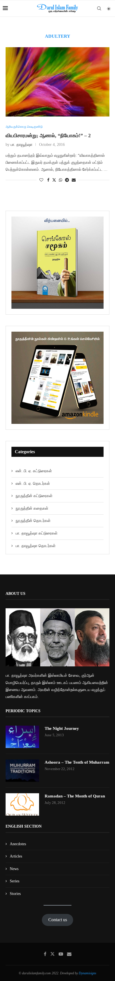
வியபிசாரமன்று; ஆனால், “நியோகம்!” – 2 (48, 135)
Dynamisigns (87, 973)
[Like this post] (41, 180)
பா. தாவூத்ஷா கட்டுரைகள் (37, 533)
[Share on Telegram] (67, 180)
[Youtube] (61, 954)
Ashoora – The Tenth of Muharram (77, 762)
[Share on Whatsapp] (60, 180)
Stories (15, 894)
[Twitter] (52, 954)
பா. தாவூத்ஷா (21, 144)
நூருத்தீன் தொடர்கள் (33, 521)
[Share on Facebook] (48, 180)
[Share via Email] (74, 180)
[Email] (69, 954)
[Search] (99, 8)
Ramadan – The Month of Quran (75, 796)
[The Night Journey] (22, 737)
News (14, 869)
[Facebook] (45, 954)
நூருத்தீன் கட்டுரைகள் (34, 496)
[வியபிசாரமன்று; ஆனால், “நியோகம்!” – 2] (57, 82)
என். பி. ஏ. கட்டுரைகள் (34, 471)
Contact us (57, 919)
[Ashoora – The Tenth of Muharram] (22, 770)
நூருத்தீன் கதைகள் (32, 508)
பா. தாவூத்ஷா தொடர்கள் (36, 546)
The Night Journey (62, 728)
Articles (16, 856)
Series (14, 881)
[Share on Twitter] (54, 179)
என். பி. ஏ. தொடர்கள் (33, 483)
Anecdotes (18, 844)
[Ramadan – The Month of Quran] (22, 804)
